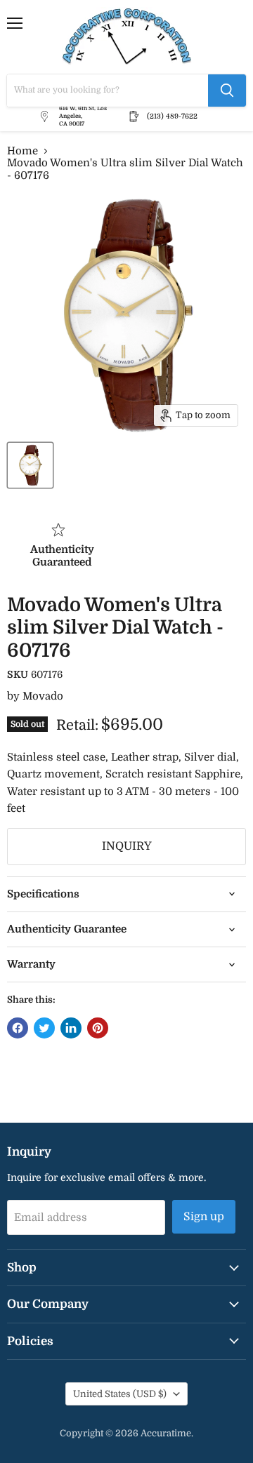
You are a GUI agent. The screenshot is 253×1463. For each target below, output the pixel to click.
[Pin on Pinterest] (97, 1027)
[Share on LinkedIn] (71, 1027)
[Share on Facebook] (17, 1027)
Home (22, 151)
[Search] (227, 90)
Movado (42, 696)
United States (120, 1394)
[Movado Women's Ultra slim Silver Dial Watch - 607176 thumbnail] (30, 465)
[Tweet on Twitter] (44, 1027)
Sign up (203, 1216)
